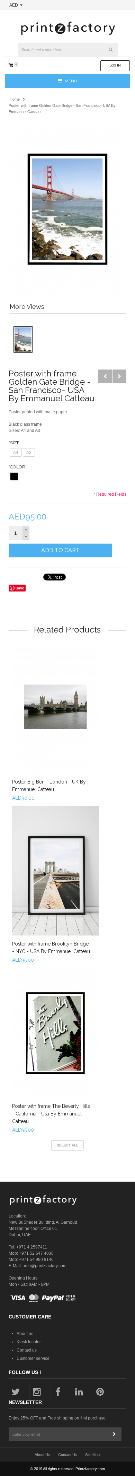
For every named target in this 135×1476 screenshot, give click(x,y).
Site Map (92, 1455)
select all (67, 1145)
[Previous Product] (105, 376)
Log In (115, 65)
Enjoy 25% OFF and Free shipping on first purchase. (58, 1418)
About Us (42, 1455)
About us (25, 1333)
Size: (15, 442)
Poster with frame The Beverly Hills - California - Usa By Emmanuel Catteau (51, 1113)
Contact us (27, 1350)
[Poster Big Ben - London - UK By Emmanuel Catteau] (55, 709)
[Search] (111, 50)
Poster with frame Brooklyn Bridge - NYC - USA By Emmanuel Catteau (51, 947)
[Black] (14, 476)
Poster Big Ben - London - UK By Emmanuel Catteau (49, 785)
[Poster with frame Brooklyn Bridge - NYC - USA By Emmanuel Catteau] (55, 871)
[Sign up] (115, 1434)
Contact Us (67, 1455)
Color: (17, 466)
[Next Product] (119, 376)
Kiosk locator (29, 1341)
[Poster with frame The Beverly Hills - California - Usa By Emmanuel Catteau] (55, 1033)
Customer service (33, 1358)
